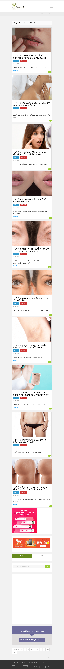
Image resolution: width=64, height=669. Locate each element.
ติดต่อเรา (42, 667)
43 (48, 650)
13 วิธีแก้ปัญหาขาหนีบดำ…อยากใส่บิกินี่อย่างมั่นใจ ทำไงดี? (30, 441)
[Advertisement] (24, 599)
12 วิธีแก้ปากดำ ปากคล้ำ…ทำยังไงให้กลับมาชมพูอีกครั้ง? (30, 200)
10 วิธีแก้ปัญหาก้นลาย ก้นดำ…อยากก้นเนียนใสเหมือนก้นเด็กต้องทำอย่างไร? (31, 488)
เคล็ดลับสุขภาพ (23, 60)
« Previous (15, 650)
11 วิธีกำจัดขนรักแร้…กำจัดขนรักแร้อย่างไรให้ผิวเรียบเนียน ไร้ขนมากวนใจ (31, 393)
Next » (14, 652)
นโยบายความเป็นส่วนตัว (26, 667)
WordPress (25, 665)
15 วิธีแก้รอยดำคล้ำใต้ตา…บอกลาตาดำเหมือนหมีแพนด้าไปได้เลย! (30, 153)
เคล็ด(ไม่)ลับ (16, 60)
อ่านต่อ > (15, 70)
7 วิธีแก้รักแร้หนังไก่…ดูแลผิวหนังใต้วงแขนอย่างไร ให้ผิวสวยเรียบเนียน (31, 346)
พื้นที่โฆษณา (49, 667)
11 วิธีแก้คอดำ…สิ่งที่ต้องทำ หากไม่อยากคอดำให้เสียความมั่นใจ (31, 104)
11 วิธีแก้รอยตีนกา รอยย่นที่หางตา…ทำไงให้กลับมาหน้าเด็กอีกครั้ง (31, 250)
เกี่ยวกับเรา (36, 667)
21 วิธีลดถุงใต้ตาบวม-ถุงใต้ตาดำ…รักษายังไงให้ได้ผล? (31, 299)
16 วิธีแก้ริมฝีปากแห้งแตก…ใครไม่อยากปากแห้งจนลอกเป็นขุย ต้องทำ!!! (30, 56)
